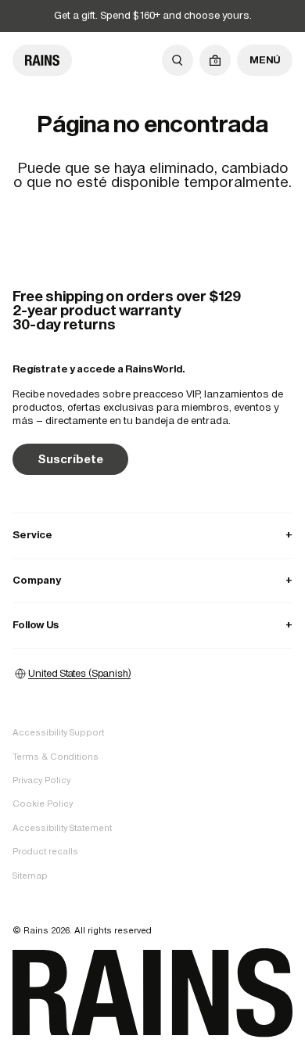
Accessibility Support (58, 732)
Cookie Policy (43, 803)
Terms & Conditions (56, 756)
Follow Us (152, 625)
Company (152, 580)
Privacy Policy (41, 780)
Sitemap (30, 875)
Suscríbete (70, 459)
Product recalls (45, 851)
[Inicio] (42, 60)
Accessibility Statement (62, 827)
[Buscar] (177, 60)
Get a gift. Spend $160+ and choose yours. (153, 15)
